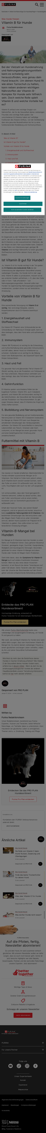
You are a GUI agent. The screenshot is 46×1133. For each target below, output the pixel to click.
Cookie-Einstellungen (22, 197)
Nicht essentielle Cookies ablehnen (22, 209)
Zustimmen (23, 203)
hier (16, 190)
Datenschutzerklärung (30, 192)
